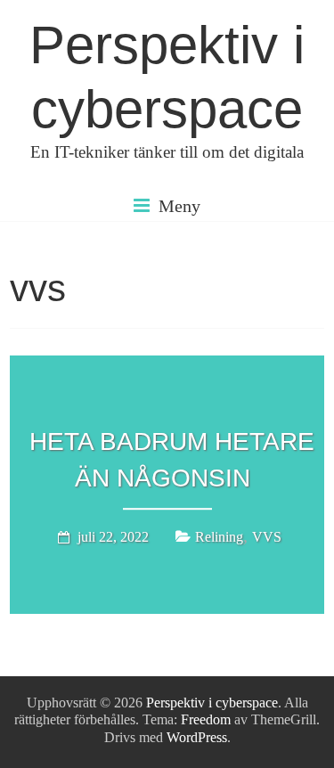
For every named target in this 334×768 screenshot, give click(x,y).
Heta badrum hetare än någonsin (171, 460)
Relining (219, 536)
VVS (266, 536)
